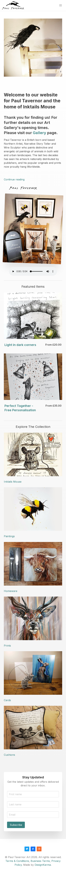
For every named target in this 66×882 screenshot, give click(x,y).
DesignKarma (43, 864)
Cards (7, 700)
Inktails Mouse (12, 481)
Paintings (9, 536)
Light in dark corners (20, 345)
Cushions (9, 754)
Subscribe (16, 824)
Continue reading (14, 179)
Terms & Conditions (17, 861)
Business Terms (40, 861)
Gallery (39, 132)
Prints (7, 645)
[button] (60, 5)
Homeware (10, 591)
